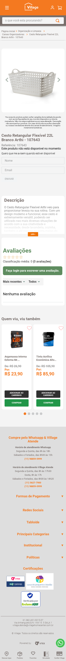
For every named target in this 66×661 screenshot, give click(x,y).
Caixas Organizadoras (13, 34)
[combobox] (33, 20)
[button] (25, 413)
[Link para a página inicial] (8, 31)
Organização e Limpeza (29, 31)
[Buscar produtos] (58, 20)
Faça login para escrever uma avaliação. (32, 270)
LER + (33, 234)
